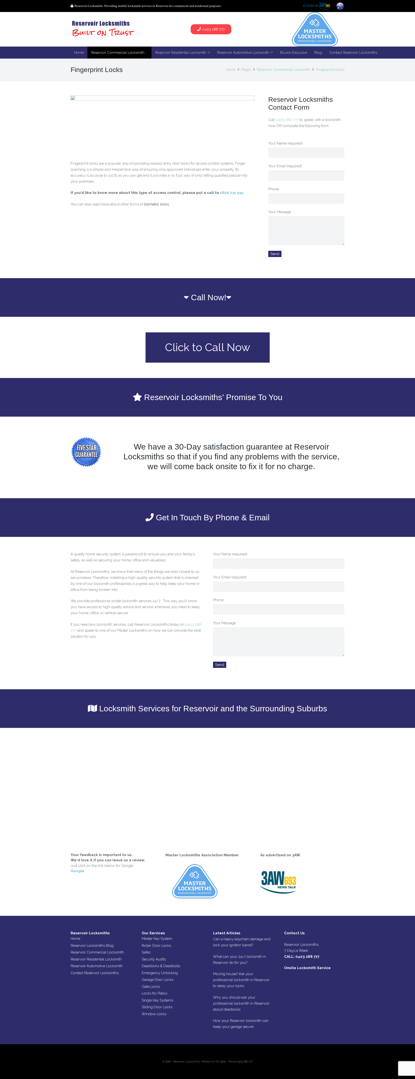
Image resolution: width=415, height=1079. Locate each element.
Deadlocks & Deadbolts (161, 966)
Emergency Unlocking (160, 973)
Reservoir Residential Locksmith (96, 959)
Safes (146, 952)
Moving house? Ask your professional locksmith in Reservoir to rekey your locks (241, 980)
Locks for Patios (154, 993)
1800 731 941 (232, 193)
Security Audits (154, 959)
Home (75, 938)
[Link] (104, 29)
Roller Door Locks (156, 945)
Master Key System (157, 938)
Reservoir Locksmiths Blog (92, 945)
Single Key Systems (157, 1000)
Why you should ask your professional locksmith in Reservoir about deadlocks (241, 1003)
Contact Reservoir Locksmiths (95, 973)
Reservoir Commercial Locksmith (97, 952)
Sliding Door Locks (157, 1007)
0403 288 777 (288, 120)
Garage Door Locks (157, 979)
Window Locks (154, 1014)
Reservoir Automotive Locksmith (97, 966)
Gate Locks (151, 986)
